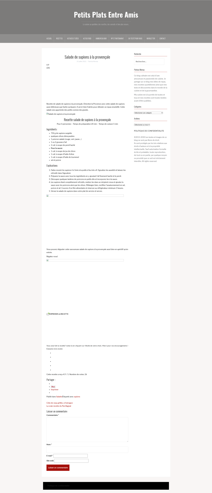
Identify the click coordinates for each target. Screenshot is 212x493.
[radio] (89, 353)
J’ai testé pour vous (135, 38)
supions (77, 397)
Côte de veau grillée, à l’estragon (59, 403)
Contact (163, 38)
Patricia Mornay (93, 61)
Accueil (49, 38)
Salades (59, 397)
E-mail (49, 456)
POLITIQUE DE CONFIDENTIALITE (149, 131)
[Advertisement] (87, 85)
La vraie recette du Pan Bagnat (58, 406)
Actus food (87, 38)
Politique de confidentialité (58, 486)
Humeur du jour (101, 38)
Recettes (59, 38)
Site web (50, 461)
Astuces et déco (73, 38)
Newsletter (151, 38)
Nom (49, 444)
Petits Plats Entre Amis (106, 14)
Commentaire (52, 415)
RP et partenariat (117, 38)
